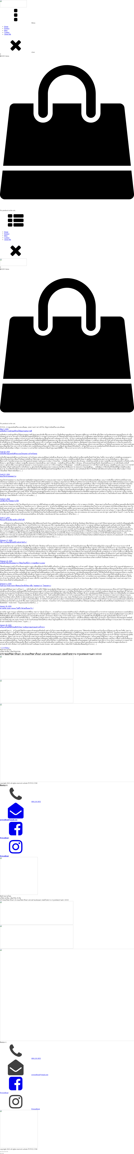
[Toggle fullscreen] (3, 1151)
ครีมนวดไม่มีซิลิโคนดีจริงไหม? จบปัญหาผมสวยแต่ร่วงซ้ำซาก (22, 627)
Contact (6, 32)
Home (6, 26)
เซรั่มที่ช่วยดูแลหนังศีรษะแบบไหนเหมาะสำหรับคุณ (18, 453)
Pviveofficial (35, 1109)
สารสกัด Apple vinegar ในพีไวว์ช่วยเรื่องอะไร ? (17, 608)
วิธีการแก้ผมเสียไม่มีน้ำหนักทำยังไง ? (13, 542)
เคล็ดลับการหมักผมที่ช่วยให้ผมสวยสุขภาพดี (16, 431)
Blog (5, 30)
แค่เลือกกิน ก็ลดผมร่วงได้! (9, 501)
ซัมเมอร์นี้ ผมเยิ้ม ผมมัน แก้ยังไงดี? (12, 520)
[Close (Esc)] (7, 1151)
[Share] (5, 1151)
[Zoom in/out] (1, 1151)
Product (6, 28)
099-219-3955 (36, 802)
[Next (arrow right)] (3, 1153)
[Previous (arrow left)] (1, 1153)
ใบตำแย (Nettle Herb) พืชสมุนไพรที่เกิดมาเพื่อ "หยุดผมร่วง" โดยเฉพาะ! (25, 585)
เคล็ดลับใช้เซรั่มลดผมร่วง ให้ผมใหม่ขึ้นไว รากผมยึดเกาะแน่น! (22, 563)
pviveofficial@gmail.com (39, 1075)
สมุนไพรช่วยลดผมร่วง (8, 476)
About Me (7, 34)
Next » (7, 648)
